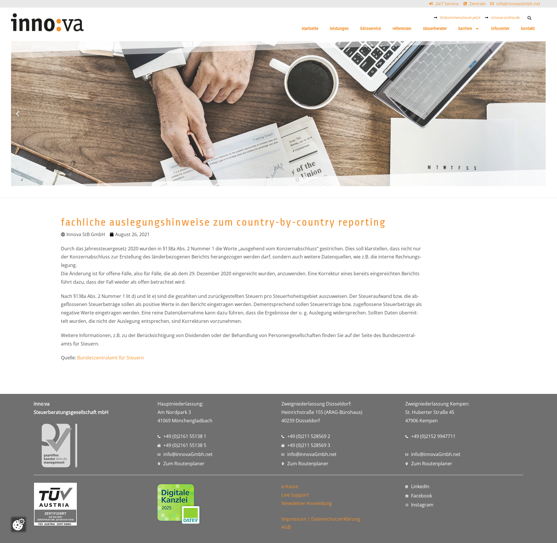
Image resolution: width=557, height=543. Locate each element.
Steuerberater (435, 28)
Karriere (465, 28)
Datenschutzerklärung (335, 519)
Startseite (310, 28)
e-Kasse (289, 486)
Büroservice (370, 28)
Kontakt (528, 28)
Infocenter (500, 28)
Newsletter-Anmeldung (306, 503)
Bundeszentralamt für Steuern (110, 357)
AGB (286, 527)
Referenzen (402, 28)
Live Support (295, 495)
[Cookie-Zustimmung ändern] (19, 524)
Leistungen (339, 28)
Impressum (293, 519)
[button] (529, 17)
